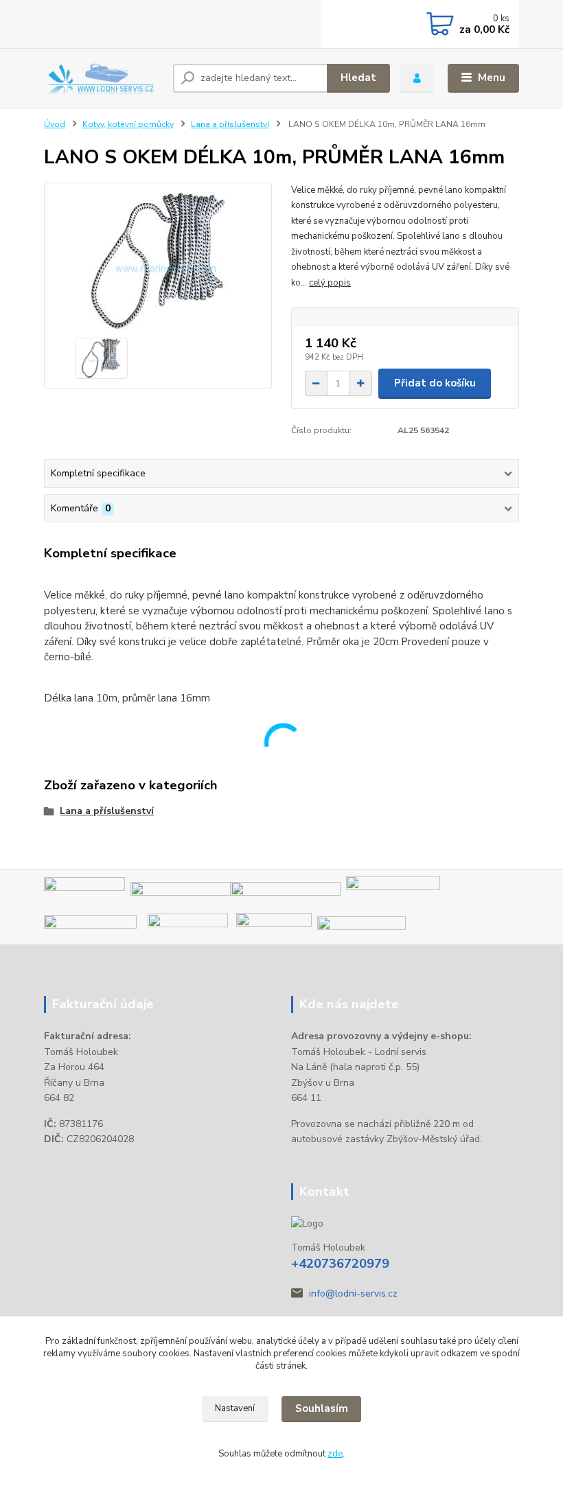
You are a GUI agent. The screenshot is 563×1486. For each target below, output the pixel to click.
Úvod (54, 124)
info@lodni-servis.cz (353, 1293)
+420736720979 (340, 1264)
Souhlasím (321, 1408)
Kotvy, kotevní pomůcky (128, 124)
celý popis (330, 283)
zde (335, 1454)
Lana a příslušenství (230, 124)
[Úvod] (103, 78)
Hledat (358, 77)
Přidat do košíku (435, 383)
